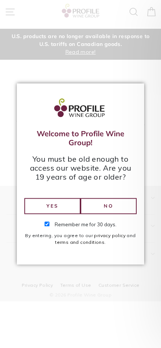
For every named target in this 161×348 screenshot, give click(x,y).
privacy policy (109, 236)
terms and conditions (79, 242)
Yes (52, 206)
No (108, 206)
